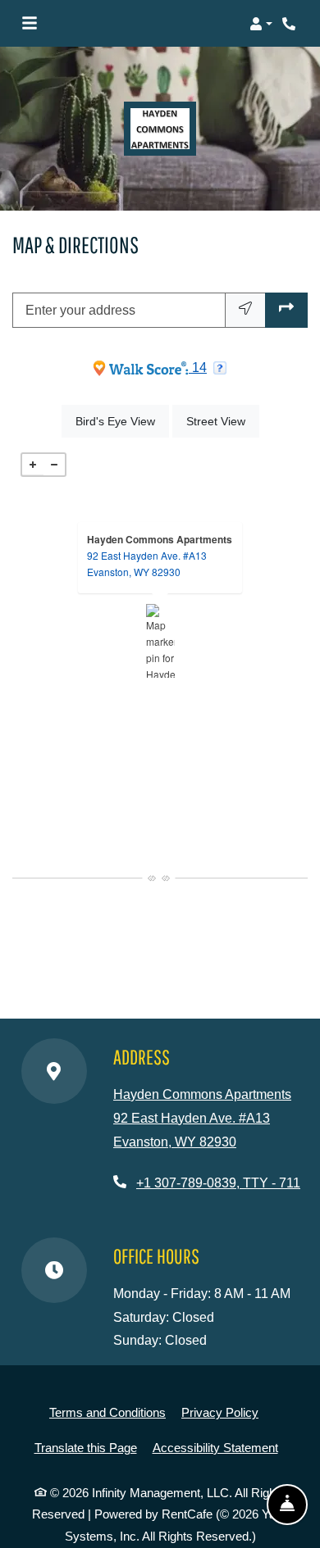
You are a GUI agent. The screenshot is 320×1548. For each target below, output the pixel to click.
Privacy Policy (219, 1412)
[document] (160, 641)
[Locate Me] (245, 311)
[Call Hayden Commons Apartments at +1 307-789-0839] (290, 23)
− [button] (54, 464)
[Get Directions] (286, 311)
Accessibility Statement (215, 1447)
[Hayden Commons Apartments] (160, 641)
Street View (222, 421)
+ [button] (32, 464)
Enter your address (80, 309)
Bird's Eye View (122, 421)
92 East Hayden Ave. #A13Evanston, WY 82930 (147, 563)
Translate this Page (85, 1447)
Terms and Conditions (107, 1412)
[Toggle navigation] (29, 23)
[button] (261, 23)
